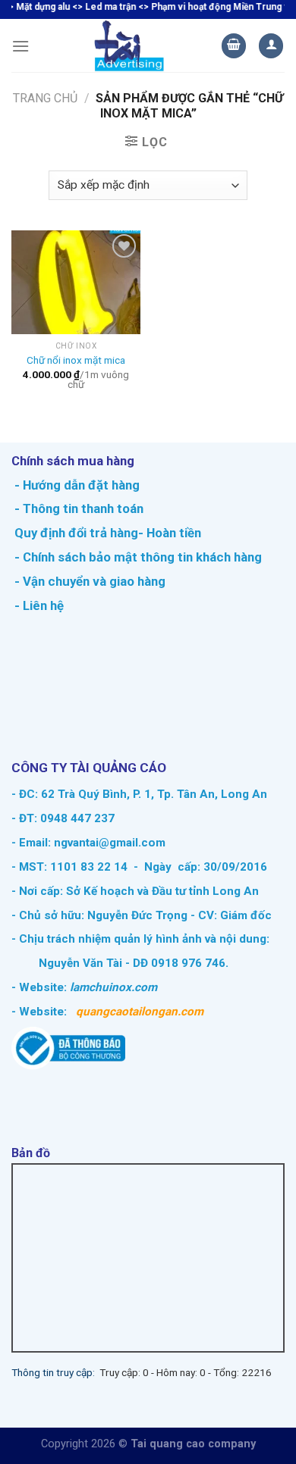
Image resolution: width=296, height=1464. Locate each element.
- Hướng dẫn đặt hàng (75, 485)
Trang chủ (45, 98)
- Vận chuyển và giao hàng (88, 581)
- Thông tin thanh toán (78, 508)
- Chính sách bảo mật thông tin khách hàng (136, 557)
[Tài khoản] (271, 45)
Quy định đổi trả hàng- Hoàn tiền (107, 532)
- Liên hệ (37, 605)
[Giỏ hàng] (234, 45)
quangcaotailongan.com (139, 1011)
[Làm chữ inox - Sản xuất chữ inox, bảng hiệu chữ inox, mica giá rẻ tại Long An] (129, 45)
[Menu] (20, 45)
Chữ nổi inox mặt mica (76, 360)
